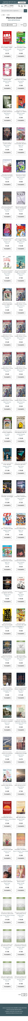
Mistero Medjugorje (21, 208)
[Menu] (2, 6)
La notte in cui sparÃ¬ (7, 721)
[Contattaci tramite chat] (19, 6)
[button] (25, 6)
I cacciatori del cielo (20, 625)
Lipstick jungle (7, 79)
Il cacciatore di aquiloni (7, 175)
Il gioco (21, 592)
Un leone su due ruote (7, 913)
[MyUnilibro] (22, 6)
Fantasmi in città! (20, 175)
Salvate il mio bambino (7, 657)
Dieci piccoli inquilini (7, 625)
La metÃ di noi (7, 240)
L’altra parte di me (21, 913)
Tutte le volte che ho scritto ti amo (10, 785)
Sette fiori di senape (7, 849)
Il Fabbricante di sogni (21, 753)
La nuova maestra (7, 272)
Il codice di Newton (7, 111)
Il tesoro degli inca (7, 432)
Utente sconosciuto (7, 753)
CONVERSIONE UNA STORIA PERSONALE (11, 817)
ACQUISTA (8, 56)
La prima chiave (7, 143)
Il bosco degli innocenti (21, 689)
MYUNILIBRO (22, 2)
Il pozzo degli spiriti (7, 304)
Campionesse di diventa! (8, 560)
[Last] (25, 994)
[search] (25, 10)
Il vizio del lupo (7, 464)
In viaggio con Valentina (21, 111)
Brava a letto (20, 881)
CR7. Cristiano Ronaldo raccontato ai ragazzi (13, 528)
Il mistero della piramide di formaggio (11, 977)
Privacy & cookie (19, 1013)
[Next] (25, 25)
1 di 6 (21, 25)
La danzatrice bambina (21, 560)
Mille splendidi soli (21, 817)
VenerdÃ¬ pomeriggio (7, 496)
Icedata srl (13, 1013)
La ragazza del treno (7, 592)
